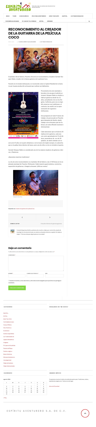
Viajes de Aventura (8, 363)
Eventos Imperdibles (8, 333)
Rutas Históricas (7, 354)
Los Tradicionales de (77, 16)
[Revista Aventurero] (18, 6)
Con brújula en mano (12, 21)
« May (5, 397)
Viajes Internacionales (9, 366)
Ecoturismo (6, 330)
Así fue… (41, 21)
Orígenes (50, 21)
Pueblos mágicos (7, 351)
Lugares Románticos (8, 339)
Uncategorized (7, 360)
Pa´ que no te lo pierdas (29, 21)
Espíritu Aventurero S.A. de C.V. (37, 411)
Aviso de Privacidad (54, 386)
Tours (14, 16)
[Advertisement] (35, 203)
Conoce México (24, 16)
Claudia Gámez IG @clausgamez (27, 41)
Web (46, 273)
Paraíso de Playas (7, 348)
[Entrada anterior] (22, 217)
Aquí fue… (65, 16)
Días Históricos (7, 327)
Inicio (8, 16)
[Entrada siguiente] (50, 217)
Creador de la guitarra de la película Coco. (25, 208)
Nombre (10, 273)
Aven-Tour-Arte (54, 16)
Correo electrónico (33, 273)
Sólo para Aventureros (39, 16)
